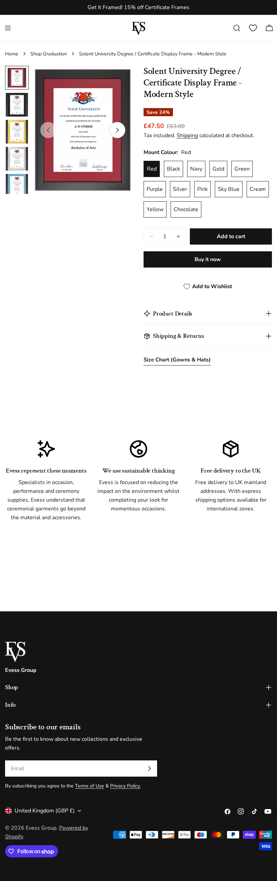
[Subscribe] (149, 768)
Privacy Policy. (125, 785)
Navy (196, 169)
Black (173, 169)
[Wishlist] (253, 28)
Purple (155, 189)
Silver (180, 189)
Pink (202, 189)
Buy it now (208, 259)
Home (11, 53)
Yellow (155, 209)
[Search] (237, 28)
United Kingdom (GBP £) (45, 810)
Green (242, 169)
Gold (218, 169)
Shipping (187, 135)
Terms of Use (89, 785)
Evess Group (41, 828)
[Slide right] (117, 130)
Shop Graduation (48, 53)
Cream (258, 189)
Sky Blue (229, 189)
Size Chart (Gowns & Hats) (177, 359)
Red (152, 169)
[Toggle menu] (8, 28)
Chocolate (186, 209)
